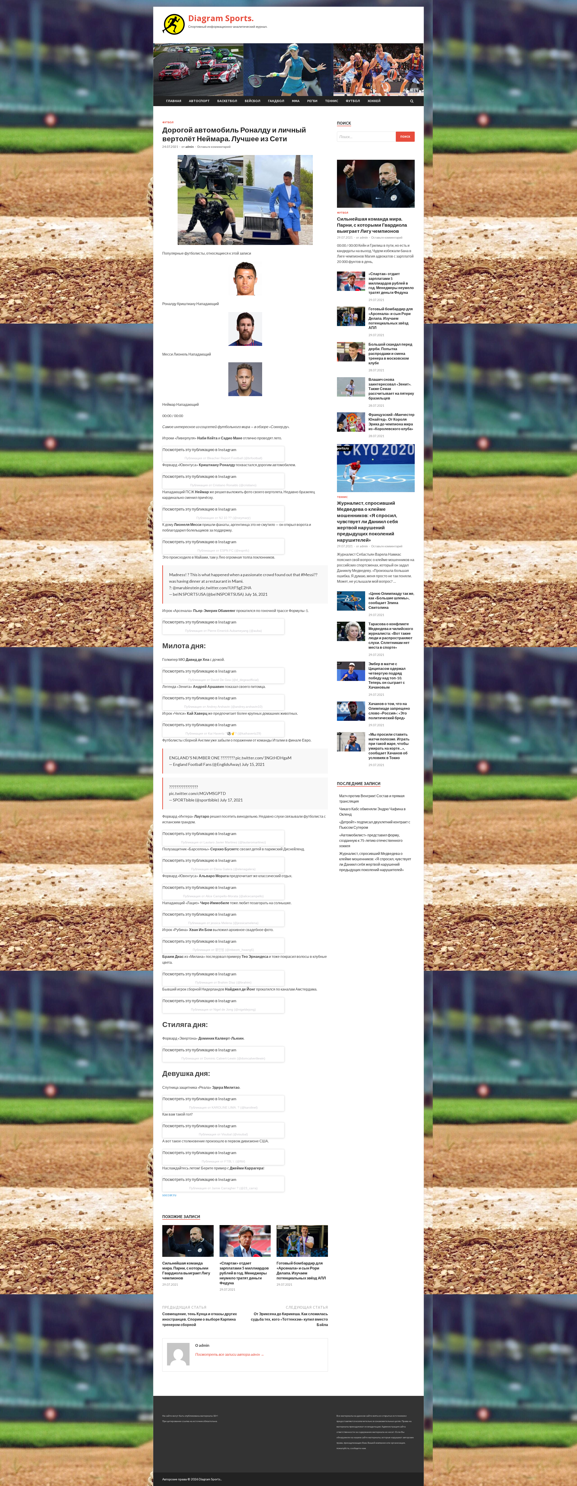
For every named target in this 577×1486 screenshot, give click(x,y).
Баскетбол (227, 101)
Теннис (331, 101)
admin (189, 146)
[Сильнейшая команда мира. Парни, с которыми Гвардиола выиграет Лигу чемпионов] (188, 1258)
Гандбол (276, 101)
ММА (296, 101)
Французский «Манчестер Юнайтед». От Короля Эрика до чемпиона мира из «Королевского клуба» (391, 421)
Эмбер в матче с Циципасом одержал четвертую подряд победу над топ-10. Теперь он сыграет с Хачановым (387, 675)
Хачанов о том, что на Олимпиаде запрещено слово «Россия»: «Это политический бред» (389, 710)
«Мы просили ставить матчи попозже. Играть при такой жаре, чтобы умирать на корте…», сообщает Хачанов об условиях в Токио (389, 746)
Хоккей (374, 101)
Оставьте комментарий (214, 146)
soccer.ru (169, 1195)
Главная (173, 101)
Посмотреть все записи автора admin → (229, 1354)
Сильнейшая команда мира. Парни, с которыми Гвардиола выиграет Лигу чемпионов (186, 1270)
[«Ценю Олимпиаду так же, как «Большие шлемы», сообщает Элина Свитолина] (351, 609)
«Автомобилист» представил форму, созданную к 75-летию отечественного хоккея (371, 840)
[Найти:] (376, 137)
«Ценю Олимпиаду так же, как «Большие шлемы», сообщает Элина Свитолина (391, 600)
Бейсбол (252, 101)
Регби (312, 101)
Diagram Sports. (221, 18)
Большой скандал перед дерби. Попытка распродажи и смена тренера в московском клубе (390, 353)
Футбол (353, 101)
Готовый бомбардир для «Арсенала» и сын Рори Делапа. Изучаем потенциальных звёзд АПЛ (301, 1270)
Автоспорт (199, 101)
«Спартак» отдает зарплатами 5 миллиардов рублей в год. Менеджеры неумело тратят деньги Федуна (244, 1273)
